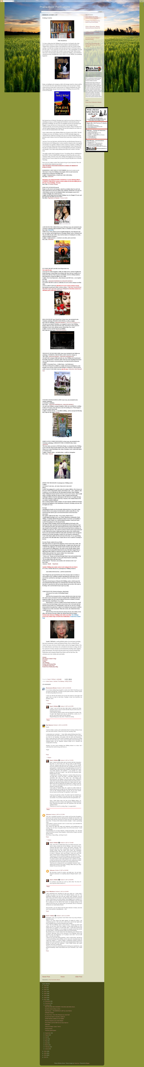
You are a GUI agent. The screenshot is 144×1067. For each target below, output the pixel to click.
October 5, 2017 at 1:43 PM (63, 915)
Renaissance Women (51, 688)
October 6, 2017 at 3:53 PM (61, 870)
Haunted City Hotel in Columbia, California (55, 1016)
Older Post (78, 976)
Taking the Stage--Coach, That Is (53, 1026)
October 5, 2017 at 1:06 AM (61, 891)
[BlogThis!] (67, 679)
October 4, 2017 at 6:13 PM (66, 706)
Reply (47, 700)
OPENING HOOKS (49, 1012)
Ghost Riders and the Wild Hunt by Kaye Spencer (56, 1022)
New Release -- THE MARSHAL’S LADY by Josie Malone (58, 1010)
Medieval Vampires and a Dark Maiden (54, 1020)
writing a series (68, 681)
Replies (49, 703)
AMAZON (50, 239)
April (46, 1042)
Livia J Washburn (50, 891)
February (47, 1046)
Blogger (87, 1063)
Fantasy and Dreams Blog (49, 664)
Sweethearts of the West (48, 665)
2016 (45, 1051)
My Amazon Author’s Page (49, 658)
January (47, 1048)
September (48, 1033)
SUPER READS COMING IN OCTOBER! (54, 1018)
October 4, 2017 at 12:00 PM (60, 725)
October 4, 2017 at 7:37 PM (57, 814)
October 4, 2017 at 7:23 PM (66, 760)
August (47, 1035)
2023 (45, 987)
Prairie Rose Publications (55, 6)
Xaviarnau (76, 1063)
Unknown (48, 814)
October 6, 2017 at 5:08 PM (66, 879)
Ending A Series (48, 1028)
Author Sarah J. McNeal (51, 681)
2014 (45, 1055)
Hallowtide (47, 1024)
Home (63, 976)
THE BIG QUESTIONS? (50, 1030)
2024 (45, 985)
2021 (45, 991)
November (47, 1003)
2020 (45, 993)
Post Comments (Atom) (54, 979)
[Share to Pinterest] (71, 679)
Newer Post (46, 976)
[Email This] (65, 679)
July (46, 1037)
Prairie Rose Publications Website (93, 102)
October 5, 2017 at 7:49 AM (66, 842)
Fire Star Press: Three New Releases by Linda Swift (57, 1014)
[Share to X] (68, 679)
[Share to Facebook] (69, 679)
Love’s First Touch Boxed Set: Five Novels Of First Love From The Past (93, 45)
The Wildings (45, 662)
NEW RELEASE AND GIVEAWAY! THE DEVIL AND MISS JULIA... (60, 1006)
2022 (45, 989)
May (46, 1040)
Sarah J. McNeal (54, 706)
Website (44, 657)
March (47, 1044)
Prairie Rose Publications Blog (50, 666)
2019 (45, 995)
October (47, 1005)
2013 (45, 1057)
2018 (45, 997)
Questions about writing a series (52, 1008)
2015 (45, 1053)
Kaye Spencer (49, 725)
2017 (45, 999)
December (47, 1001)
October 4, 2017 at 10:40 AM (64, 688)
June (46, 1039)
